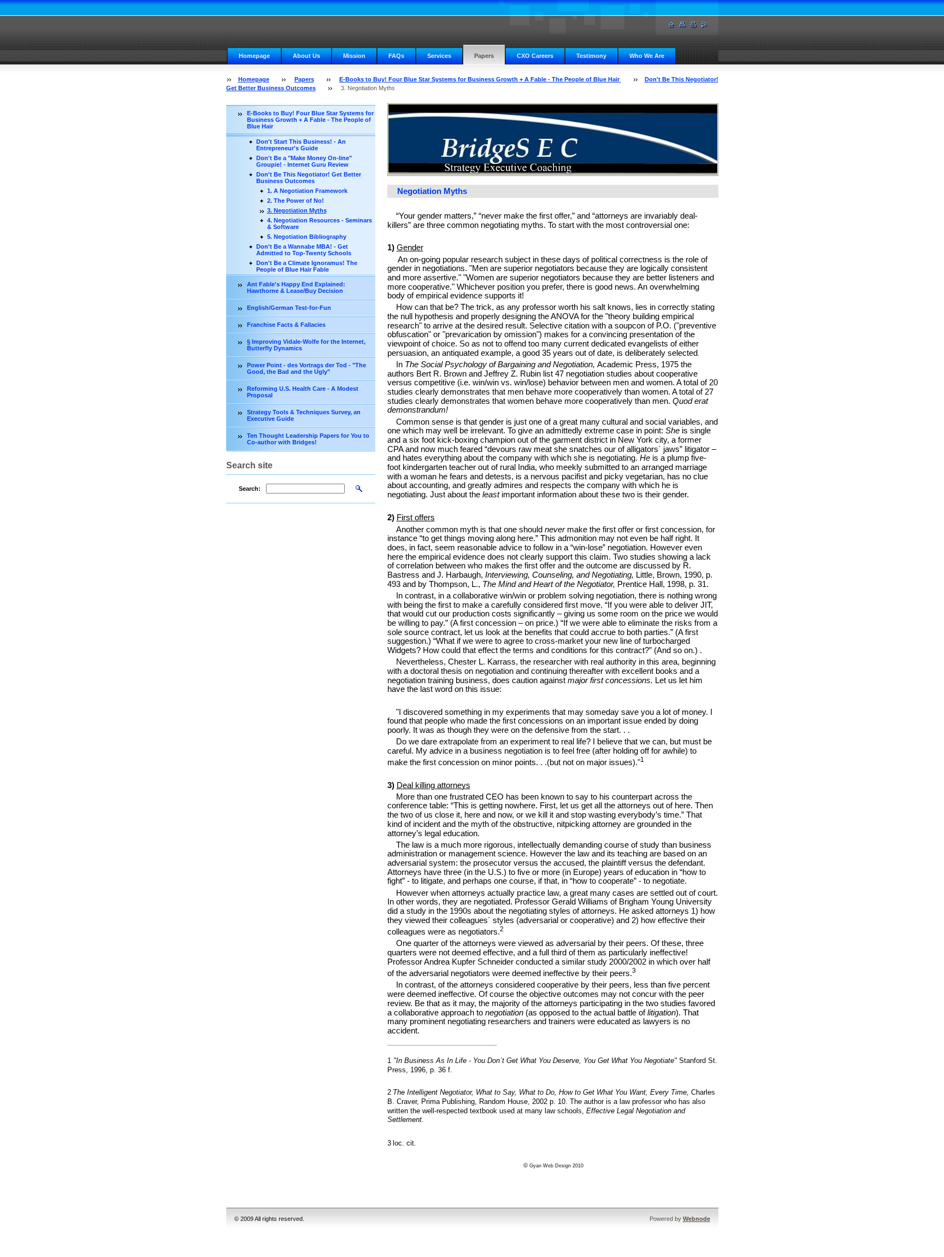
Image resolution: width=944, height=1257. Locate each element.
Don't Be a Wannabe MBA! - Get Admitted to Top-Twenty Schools (303, 249)
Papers (484, 55)
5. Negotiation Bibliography (306, 236)
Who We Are (646, 55)
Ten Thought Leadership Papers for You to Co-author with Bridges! (308, 438)
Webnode (696, 1218)
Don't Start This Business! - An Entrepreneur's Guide (301, 144)
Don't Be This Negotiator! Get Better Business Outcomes (308, 177)
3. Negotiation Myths (297, 210)
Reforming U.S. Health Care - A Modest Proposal (302, 391)
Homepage (254, 55)
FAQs (396, 55)
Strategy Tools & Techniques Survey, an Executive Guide (304, 415)
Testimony (591, 55)
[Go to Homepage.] (671, 25)
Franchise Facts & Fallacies (286, 324)
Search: (250, 488)
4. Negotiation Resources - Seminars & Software (319, 223)
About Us (306, 55)
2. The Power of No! (295, 200)
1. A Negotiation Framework (307, 190)
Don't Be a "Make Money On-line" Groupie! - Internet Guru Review (304, 161)
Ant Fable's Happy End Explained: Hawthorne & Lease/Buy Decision (296, 287)
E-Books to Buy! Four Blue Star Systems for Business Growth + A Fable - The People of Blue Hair (480, 79)
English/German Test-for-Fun (289, 307)
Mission (354, 55)
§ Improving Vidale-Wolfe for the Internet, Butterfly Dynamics (306, 344)
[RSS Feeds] (704, 25)
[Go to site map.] (682, 25)
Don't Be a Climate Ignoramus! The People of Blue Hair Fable (306, 266)
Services (439, 55)
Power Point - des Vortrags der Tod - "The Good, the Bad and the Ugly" (306, 368)
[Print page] (693, 25)
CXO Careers (535, 55)
